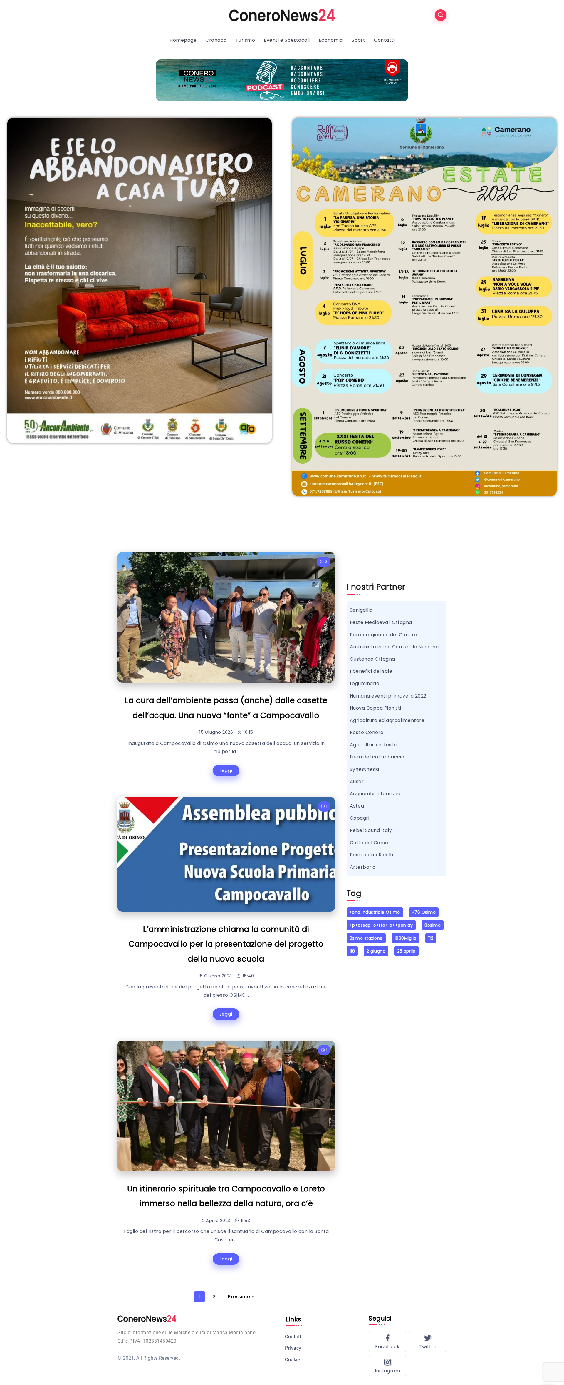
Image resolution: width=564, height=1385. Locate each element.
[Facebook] (387, 1341)
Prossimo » (241, 1296)
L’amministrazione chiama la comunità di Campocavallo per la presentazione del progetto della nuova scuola (226, 944)
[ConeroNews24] (282, 14)
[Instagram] (387, 1365)
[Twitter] (427, 1341)
